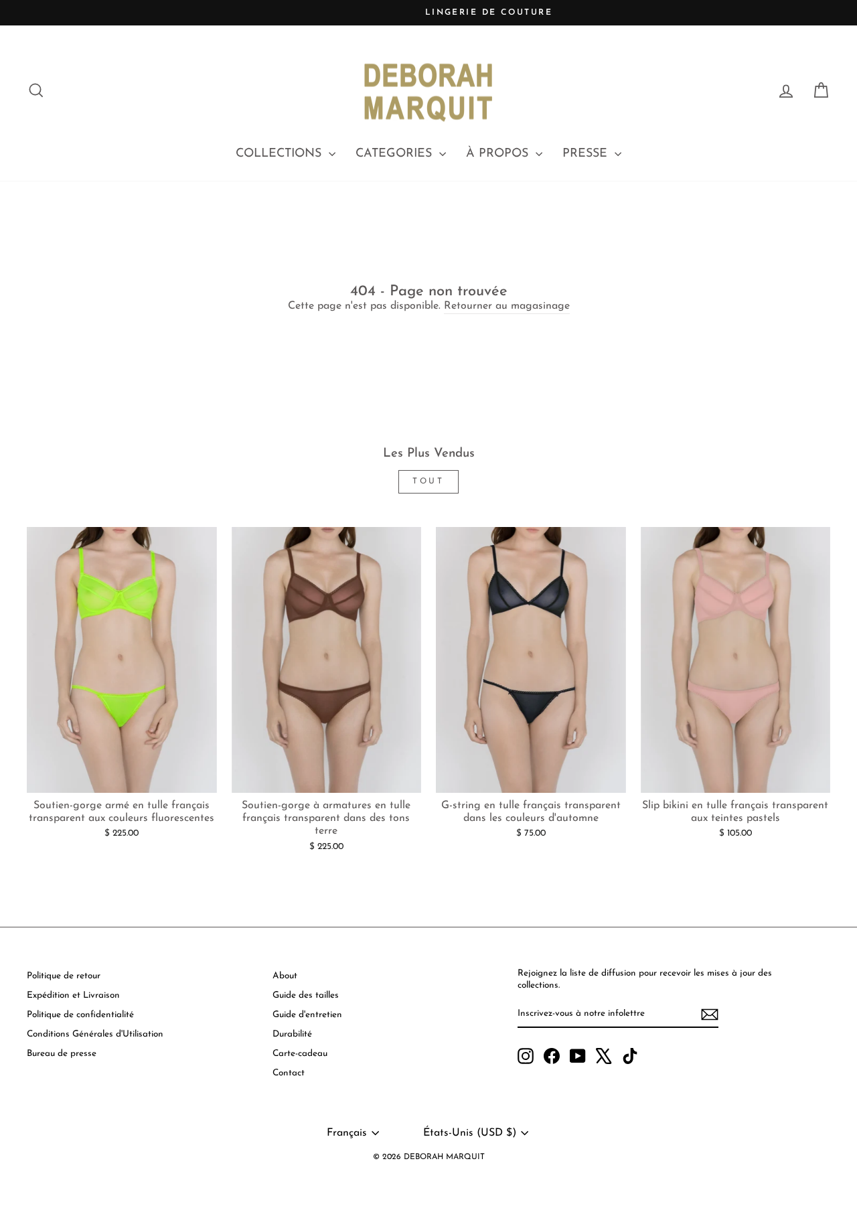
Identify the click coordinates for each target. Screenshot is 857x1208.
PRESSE (586, 154)
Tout (428, 481)
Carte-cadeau (299, 1053)
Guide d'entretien (307, 1014)
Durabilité (292, 1034)
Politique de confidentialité (80, 1014)
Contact (288, 1073)
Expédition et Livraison (73, 995)
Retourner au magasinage (507, 306)
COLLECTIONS (280, 154)
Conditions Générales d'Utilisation (95, 1034)
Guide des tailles (305, 995)
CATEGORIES (396, 154)
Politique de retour (63, 976)
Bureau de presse (61, 1053)
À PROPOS (499, 154)
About (284, 976)
